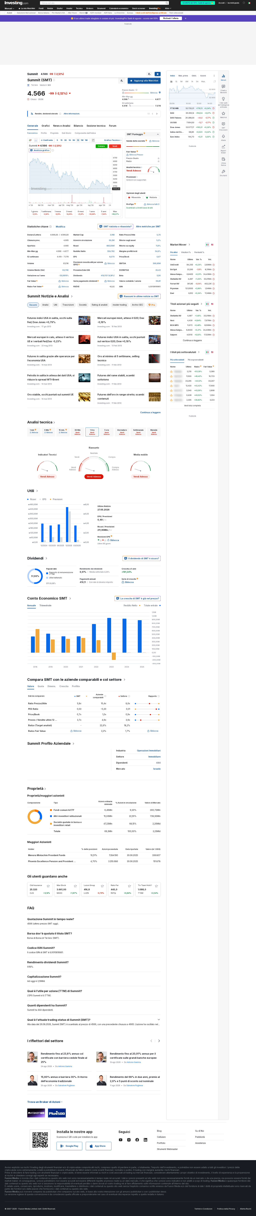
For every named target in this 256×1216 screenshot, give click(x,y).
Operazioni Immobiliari (149, 750)
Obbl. (194, 76)
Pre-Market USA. (58, 13)
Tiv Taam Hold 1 (145, 885)
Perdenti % (199, 252)
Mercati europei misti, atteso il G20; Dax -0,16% (120, 320)
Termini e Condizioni (203, 1209)
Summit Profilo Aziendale (49, 743)
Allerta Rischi (245, 1209)
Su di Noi (199, 1131)
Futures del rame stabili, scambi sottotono (116, 377)
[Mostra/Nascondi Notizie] (93, 140)
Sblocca (153, 93)
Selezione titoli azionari (26, 13)
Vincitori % (186, 252)
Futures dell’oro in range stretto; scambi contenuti (120, 396)
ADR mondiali (95, 13)
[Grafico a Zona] (35, 140)
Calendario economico (118, 8)
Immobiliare (154, 756)
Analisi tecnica (39, 422)
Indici (172, 76)
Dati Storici (66, 133)
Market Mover (178, 244)
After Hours (72, 13)
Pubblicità (200, 1137)
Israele (157, 769)
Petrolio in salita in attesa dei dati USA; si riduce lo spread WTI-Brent (51, 377)
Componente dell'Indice (85, 133)
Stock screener (138, 8)
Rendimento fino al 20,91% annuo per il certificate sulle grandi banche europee (133, 1055)
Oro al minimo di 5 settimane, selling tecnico (118, 358)
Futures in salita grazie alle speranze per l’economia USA (51, 358)
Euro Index (175, 137)
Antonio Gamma (65, 1066)
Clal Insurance (36, 885)
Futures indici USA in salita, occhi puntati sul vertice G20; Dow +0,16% (121, 339)
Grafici (46, 125)
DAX (172, 113)
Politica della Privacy (226, 1209)
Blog (159, 1131)
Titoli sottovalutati (176, 13)
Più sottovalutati (177, 360)
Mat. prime (183, 76)
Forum (112, 125)
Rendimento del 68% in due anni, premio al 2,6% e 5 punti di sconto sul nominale (135, 1079)
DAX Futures (175, 118)
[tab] (34, 432)
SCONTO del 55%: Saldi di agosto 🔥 (198, 3)
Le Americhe (120, 13)
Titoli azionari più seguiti (184, 303)
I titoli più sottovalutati (183, 352)
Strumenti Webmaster (167, 1149)
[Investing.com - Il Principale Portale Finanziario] (16, 3)
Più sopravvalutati (195, 360)
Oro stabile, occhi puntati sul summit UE (50, 394)
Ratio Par (115, 885)
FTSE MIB (174, 108)
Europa (130, 13)
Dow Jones (175, 127)
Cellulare (161, 1137)
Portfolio (161, 1143)
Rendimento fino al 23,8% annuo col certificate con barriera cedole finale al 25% (64, 1057)
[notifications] (244, 2)
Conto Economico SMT (47, 598)
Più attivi (173, 252)
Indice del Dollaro (178, 132)
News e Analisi (61, 125)
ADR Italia (108, 13)
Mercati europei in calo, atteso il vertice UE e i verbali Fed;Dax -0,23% (50, 339)
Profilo (44, 133)
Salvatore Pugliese (66, 1085)
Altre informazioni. (72, 114)
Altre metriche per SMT (148, 226)
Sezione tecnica (96, 125)
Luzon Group (89, 885)
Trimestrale (45, 605)
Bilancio (78, 125)
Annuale (31, 605)
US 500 (173, 122)
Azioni (9, 13)
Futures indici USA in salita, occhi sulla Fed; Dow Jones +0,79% (49, 320)
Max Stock (61, 885)
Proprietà (54, 133)
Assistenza (200, 1143)
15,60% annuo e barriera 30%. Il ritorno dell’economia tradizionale (64, 1079)
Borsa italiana (43, 13)
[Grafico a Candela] (30, 140)
